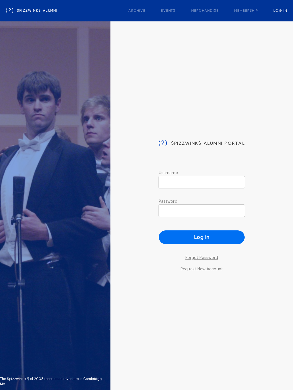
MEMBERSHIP (246, 11)
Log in (201, 237)
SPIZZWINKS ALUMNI (32, 11)
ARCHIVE (136, 11)
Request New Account (202, 269)
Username (168, 173)
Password (168, 202)
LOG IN (280, 11)
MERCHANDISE (205, 11)
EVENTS (168, 11)
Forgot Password (201, 258)
